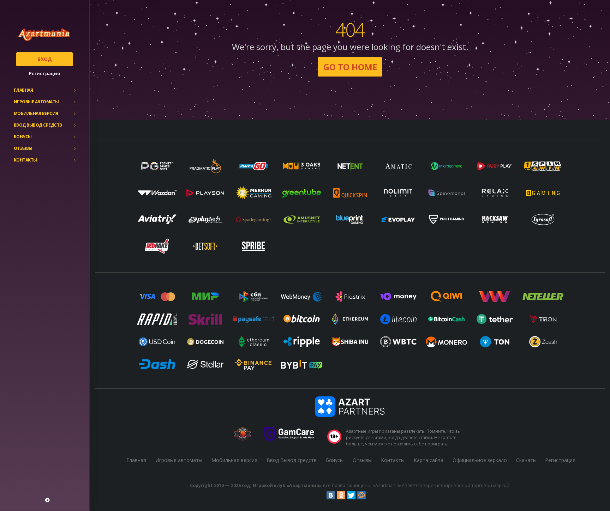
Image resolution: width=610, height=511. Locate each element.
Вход (44, 59)
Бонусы (23, 137)
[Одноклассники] (341, 495)
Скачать (526, 460)
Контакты (25, 160)
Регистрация (44, 73)
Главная (23, 90)
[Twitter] (351, 495)
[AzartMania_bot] (47, 500)
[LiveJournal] (371, 495)
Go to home (350, 67)
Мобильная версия (36, 113)
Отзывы (23, 148)
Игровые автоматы (36, 102)
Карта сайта (428, 460)
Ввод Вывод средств (38, 125)
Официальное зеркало (480, 460)
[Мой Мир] (361, 495)
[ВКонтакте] (331, 495)
